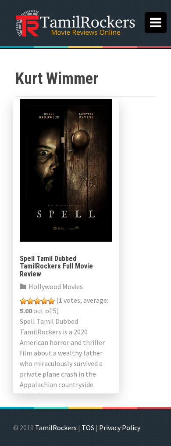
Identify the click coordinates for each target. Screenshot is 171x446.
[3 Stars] (37, 301)
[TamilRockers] (74, 22)
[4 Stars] (44, 301)
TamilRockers (56, 427)
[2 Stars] (30, 301)
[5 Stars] (51, 301)
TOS (88, 427)
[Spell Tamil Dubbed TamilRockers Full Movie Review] (66, 169)
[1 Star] (23, 301)
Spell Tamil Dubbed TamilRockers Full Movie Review (56, 266)
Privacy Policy (119, 427)
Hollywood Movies (55, 286)
